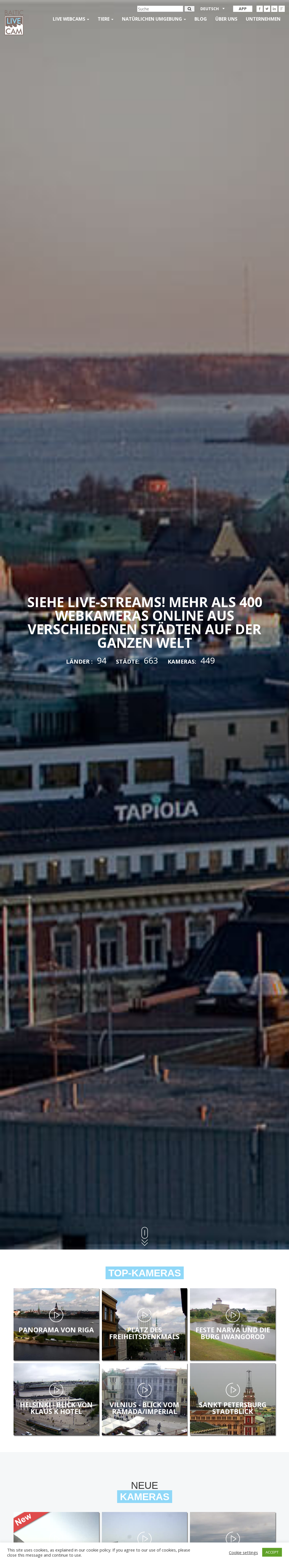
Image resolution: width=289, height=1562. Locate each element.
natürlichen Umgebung (152, 19)
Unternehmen (263, 19)
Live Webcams (69, 19)
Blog (200, 19)
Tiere (104, 19)
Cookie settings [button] (243, 1552)
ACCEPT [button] (272, 1552)
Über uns (226, 19)
